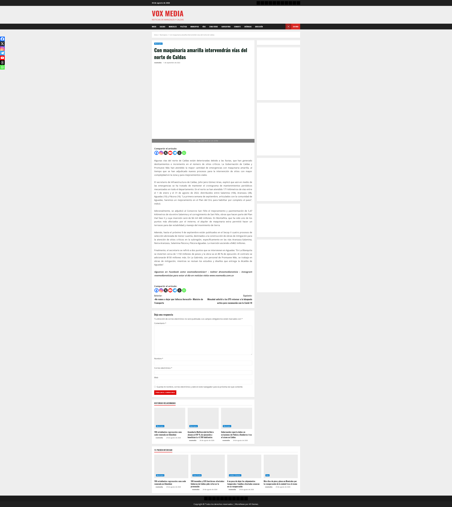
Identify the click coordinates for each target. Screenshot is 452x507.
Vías (204, 26)
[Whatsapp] (184, 153)
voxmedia (157, 63)
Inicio (154, 26)
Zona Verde (213, 26)
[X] (166, 153)
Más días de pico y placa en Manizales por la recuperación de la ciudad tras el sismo (280, 482)
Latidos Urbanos (235, 475)
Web (156, 377)
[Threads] (179, 153)
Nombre (158, 358)
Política (183, 26)
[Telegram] (175, 153)
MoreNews (240, 504)
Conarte (237, 26)
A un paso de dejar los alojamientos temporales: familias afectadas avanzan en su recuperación (243, 484)
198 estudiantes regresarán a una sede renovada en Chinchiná (168, 433)
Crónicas (248, 26)
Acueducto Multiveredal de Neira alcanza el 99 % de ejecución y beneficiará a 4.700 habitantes (201, 435)
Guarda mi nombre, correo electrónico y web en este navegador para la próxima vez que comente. (200, 387)
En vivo (295, 26)
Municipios (194, 26)
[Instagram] (161, 153)
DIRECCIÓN (259, 26)
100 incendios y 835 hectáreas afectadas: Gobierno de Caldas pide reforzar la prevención (208, 484)
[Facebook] (156, 153)
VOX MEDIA (168, 13)
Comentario (160, 323)
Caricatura (225, 26)
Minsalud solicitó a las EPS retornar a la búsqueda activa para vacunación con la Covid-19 (229, 299)
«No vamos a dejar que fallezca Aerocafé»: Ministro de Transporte (178, 299)
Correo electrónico (163, 368)
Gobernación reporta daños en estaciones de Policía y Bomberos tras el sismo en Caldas (236, 435)
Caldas (162, 26)
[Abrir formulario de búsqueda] (283, 26)
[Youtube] (170, 153)
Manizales (173, 26)
